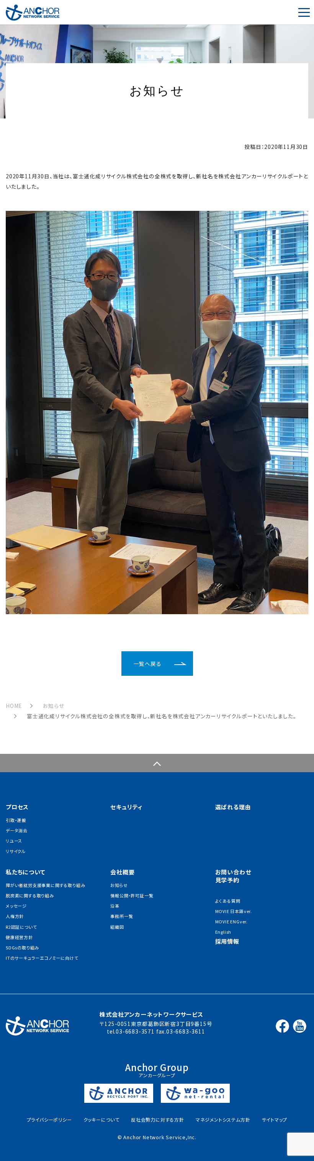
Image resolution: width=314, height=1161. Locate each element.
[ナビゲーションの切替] (304, 12)
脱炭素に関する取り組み (30, 895)
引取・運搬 (16, 820)
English (223, 932)
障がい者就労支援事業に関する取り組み (45, 885)
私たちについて (26, 872)
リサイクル (16, 851)
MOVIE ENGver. (231, 921)
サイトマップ (275, 1119)
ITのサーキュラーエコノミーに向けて (42, 958)
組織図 (117, 927)
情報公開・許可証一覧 (131, 895)
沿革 (114, 906)
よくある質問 (227, 901)
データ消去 (17, 830)
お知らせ (53, 705)
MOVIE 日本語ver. (233, 911)
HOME (14, 705)
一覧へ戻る (148, 663)
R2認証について (21, 927)
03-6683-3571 (135, 1031)
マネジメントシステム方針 (223, 1119)
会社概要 (122, 872)
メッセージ (16, 906)
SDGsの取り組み (22, 947)
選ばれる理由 (233, 807)
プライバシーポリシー (49, 1119)
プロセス (17, 807)
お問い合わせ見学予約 (233, 876)
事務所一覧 (121, 916)
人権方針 (15, 916)
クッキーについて (101, 1119)
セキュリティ (126, 807)
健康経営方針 (19, 937)
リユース (14, 841)
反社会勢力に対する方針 (157, 1119)
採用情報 (227, 941)
